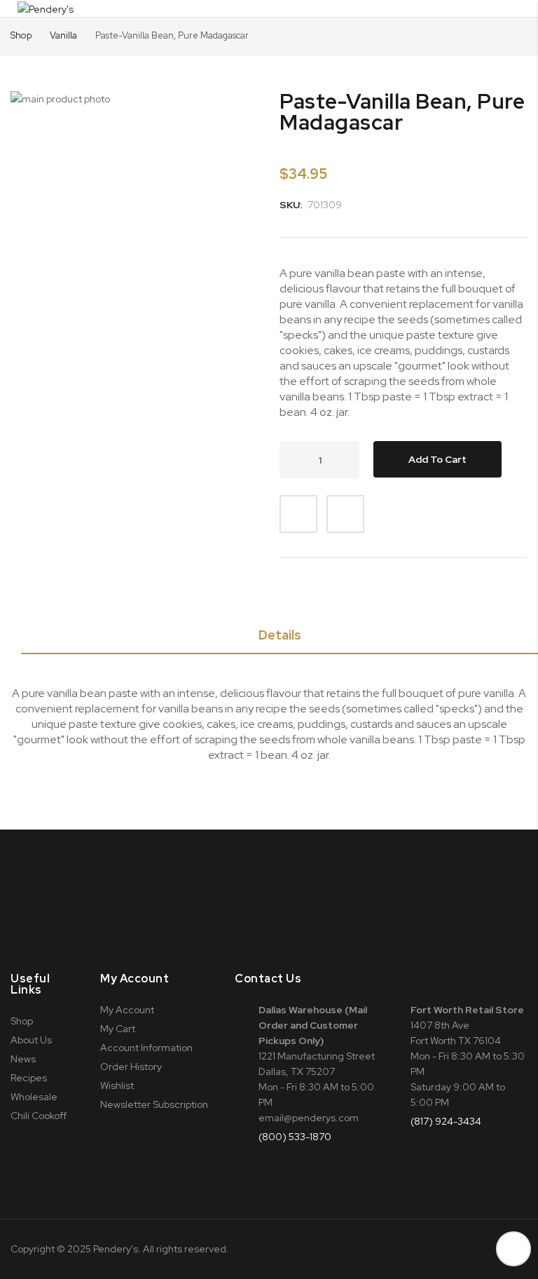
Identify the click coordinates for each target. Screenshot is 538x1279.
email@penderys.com (308, 1117)
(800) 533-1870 (294, 1136)
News (23, 1059)
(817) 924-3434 (446, 1121)
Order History (131, 1066)
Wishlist (117, 1085)
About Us (31, 1040)
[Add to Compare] (345, 514)
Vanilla (64, 35)
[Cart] (504, 8)
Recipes (29, 1077)
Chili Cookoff (39, 1115)
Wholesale (34, 1096)
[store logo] (46, 8)
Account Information (146, 1047)
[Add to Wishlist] (298, 514)
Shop (21, 35)
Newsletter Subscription (154, 1104)
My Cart (117, 1028)
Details (279, 635)
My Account (127, 1009)
